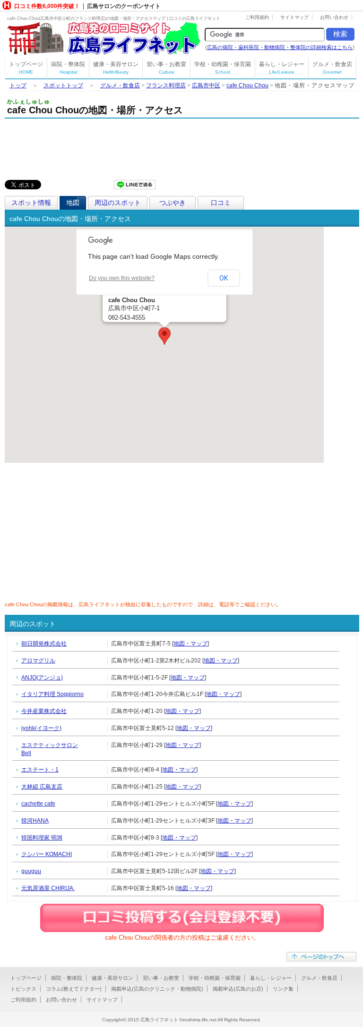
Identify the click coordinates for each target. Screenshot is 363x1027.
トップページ (26, 68)
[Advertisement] (115, 146)
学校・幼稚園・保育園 (222, 68)
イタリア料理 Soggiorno (52, 694)
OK (223, 278)
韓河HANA (35, 820)
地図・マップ (190, 643)
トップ (17, 85)
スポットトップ (63, 85)
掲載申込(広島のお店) (238, 989)
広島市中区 (206, 85)
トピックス (23, 989)
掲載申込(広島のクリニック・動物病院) (157, 989)
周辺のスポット (118, 202)
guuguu (31, 871)
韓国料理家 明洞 (41, 837)
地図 (72, 202)
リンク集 (283, 989)
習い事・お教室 (166, 68)
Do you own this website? (122, 278)
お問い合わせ (334, 17)
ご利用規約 (257, 17)
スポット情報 (31, 202)
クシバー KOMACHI (46, 854)
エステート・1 (40, 769)
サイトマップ (294, 17)
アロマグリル (38, 660)
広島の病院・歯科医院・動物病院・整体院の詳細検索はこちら (280, 47)
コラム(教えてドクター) (74, 989)
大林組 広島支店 (41, 786)
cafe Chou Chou (247, 85)
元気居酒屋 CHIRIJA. (48, 888)
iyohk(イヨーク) (41, 728)
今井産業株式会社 (44, 711)
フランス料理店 (166, 85)
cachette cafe (38, 803)
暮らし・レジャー (281, 68)
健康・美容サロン (115, 68)
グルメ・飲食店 (332, 68)
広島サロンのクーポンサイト (124, 6)
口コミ (221, 202)
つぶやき (172, 202)
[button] (164, 335)
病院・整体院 (68, 68)
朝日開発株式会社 (44, 643)
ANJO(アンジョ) (42, 677)
